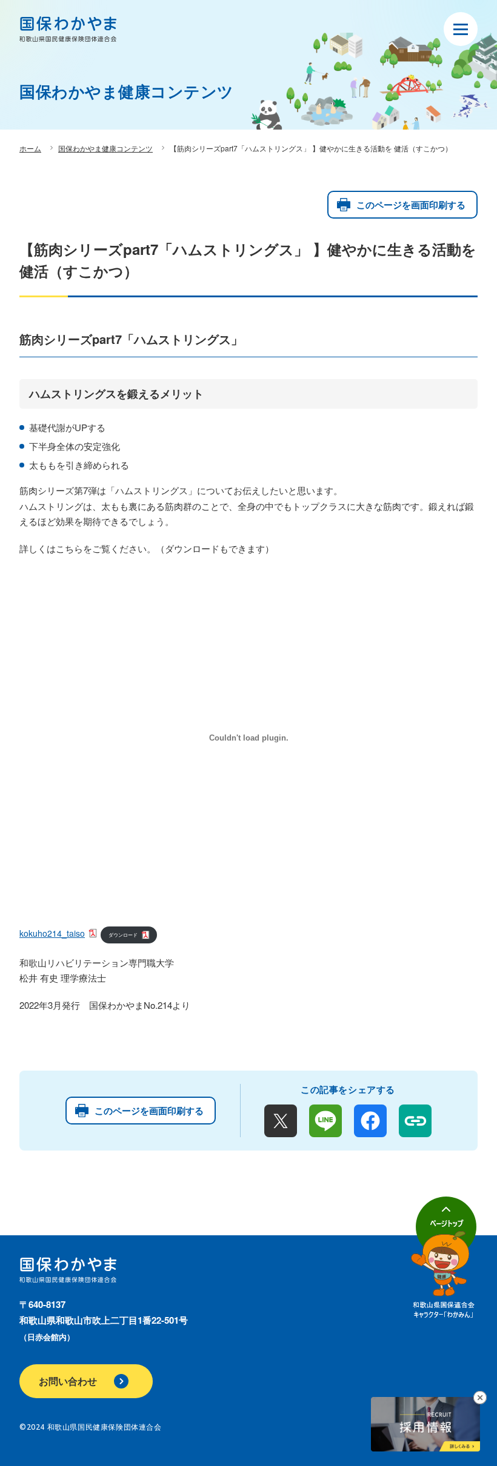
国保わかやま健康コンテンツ (105, 148)
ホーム (30, 148)
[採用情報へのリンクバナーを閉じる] (480, 1397)
